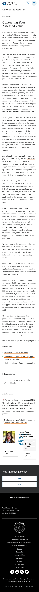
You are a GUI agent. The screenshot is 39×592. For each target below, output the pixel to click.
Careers (19, 549)
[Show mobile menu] (34, 3)
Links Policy (19, 561)
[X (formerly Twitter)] (17, 572)
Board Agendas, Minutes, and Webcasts (19, 542)
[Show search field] (28, 3)
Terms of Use (20, 567)
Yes (19, 478)
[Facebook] (12, 572)
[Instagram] (22, 572)
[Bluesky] (27, 572)
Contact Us (19, 552)
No (19, 484)
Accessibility (19, 558)
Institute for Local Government (16, 353)
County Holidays (19, 555)
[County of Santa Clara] (9, 3)
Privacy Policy (19, 564)
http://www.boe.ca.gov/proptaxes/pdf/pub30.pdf (20, 341)
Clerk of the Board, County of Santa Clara (19, 363)
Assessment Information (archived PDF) (20, 400)
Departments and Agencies (19, 539)
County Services (19, 536)
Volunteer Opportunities (19, 545)
